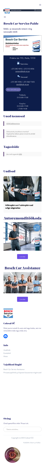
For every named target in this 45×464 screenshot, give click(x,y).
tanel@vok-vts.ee (22, 84)
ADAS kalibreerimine (13, 123)
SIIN (20, 154)
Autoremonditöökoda (22, 218)
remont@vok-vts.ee (22, 71)
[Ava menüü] (40, 4)
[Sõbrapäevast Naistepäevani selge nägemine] (22, 188)
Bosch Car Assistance (22, 267)
